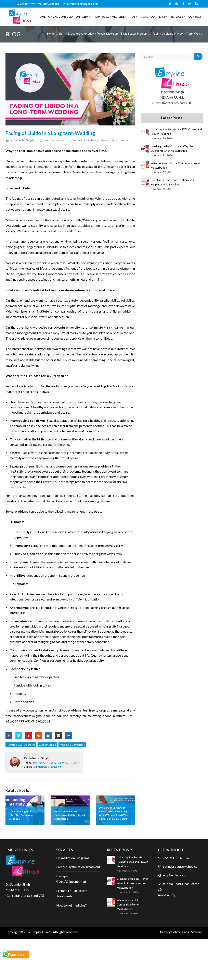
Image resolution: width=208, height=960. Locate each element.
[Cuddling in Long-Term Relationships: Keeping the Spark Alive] (145, 182)
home (51, 33)
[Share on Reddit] (38, 733)
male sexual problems (72, 744)
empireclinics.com (175, 875)
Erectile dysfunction (81, 33)
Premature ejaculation (30, 545)
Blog (144, 16)
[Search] (198, 56)
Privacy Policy (170, 932)
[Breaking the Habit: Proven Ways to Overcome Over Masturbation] (145, 149)
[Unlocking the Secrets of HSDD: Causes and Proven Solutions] (145, 132)
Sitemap (197, 932)
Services (176, 16)
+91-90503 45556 (44, 762)
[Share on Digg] (68, 733)
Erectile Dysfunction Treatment (78, 867)
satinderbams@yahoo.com (181, 866)
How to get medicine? (110, 16)
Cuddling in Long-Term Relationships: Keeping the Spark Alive (172, 182)
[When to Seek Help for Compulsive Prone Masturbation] (145, 165)
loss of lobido (47, 744)
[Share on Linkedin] (48, 733)
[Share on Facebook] (8, 733)
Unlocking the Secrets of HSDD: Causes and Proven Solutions (176, 131)
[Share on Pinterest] (28, 733)
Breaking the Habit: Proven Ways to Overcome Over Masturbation (172, 148)
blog (61, 33)
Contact (195, 16)
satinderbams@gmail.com (82, 3)
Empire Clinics (42, 932)
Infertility (17, 575)
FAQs (131, 16)
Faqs (185, 932)
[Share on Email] (58, 733)
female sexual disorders (21, 744)
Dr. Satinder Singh (21, 140)
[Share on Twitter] (18, 733)
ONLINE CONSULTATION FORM (68, 16)
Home (41, 16)
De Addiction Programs (72, 858)
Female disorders (108, 33)
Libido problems (69, 710)
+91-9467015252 (37, 721)
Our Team (157, 16)
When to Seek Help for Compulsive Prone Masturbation (175, 165)
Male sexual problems (135, 33)
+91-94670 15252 (67, 762)
